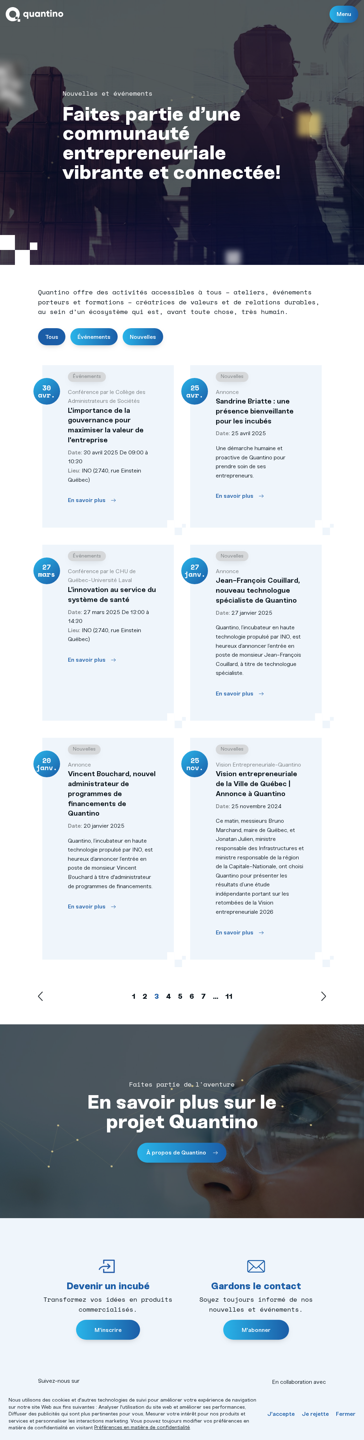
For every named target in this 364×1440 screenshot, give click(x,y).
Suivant (323, 996)
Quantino (34, 14)
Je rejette (315, 1413)
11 (228, 996)
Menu (344, 14)
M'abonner (256, 1330)
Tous (51, 337)
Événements (94, 337)
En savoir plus (87, 500)
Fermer (345, 1413)
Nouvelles (143, 337)
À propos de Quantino (177, 1152)
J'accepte (281, 1413)
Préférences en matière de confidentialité (142, 1427)
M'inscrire (108, 1330)
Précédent (40, 996)
